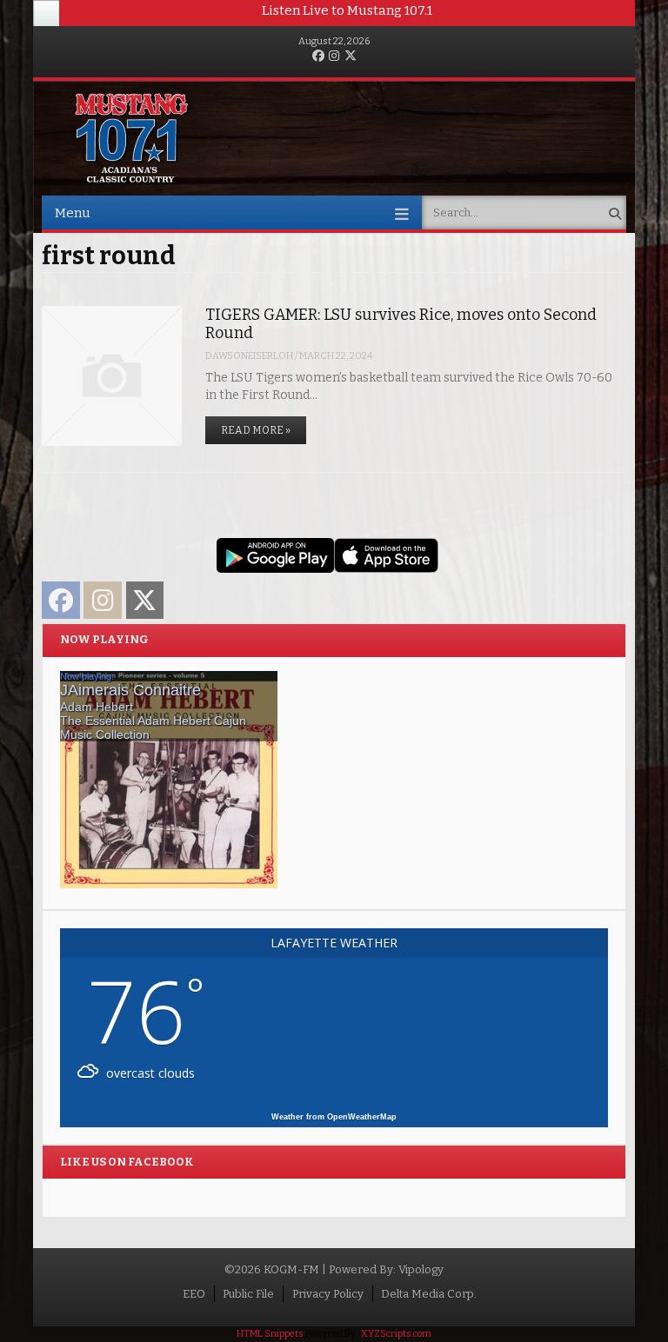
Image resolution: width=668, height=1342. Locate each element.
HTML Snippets (270, 1333)
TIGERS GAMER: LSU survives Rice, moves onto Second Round (401, 323)
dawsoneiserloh (249, 356)
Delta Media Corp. (429, 1293)
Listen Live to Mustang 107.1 (347, 10)
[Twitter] (350, 57)
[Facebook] (318, 57)
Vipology (421, 1269)
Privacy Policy (328, 1293)
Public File (248, 1293)
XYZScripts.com (396, 1333)
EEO (194, 1293)
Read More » (256, 430)
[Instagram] (334, 57)
